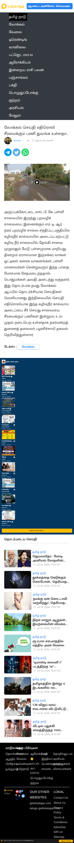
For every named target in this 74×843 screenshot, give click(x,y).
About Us (60, 802)
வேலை (21, 759)
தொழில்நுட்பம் (63, 753)
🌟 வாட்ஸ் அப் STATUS (34, 766)
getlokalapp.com (40, 803)
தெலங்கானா (14, 753)
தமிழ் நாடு (17, 17)
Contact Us (61, 797)
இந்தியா (47, 759)
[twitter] (17, 153)
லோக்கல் (22, 753)
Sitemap (59, 836)
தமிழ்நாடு (12, 769)
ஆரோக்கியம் (38, 753)
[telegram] (8, 153)
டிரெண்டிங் (23, 764)
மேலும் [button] (15, 115)
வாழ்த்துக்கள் (61, 764)
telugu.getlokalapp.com (45, 808)
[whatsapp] (25, 153)
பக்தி (45, 753)
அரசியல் (59, 759)
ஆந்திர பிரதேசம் (11, 761)
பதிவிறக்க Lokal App (66, 841)
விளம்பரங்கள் (62, 769)
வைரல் (46, 769)
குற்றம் (34, 783)
